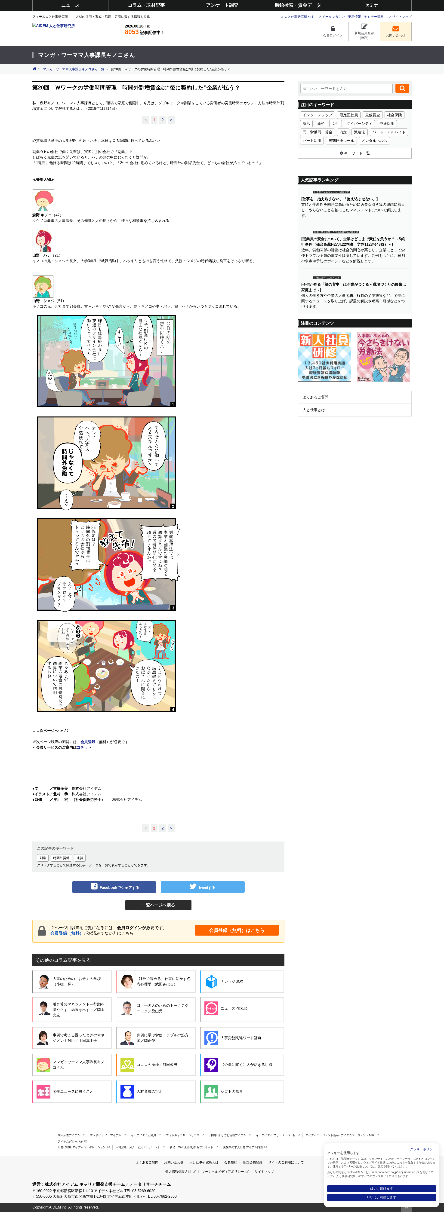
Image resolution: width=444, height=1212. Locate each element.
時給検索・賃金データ (298, 5)
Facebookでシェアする (119, 888)
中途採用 (386, 123)
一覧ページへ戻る (158, 905)
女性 (335, 123)
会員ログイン (332, 35)
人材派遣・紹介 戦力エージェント (138, 1147)
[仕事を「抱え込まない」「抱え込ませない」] (339, 199)
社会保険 (394, 115)
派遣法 (359, 132)
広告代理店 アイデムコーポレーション (82, 1147)
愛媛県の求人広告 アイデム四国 (243, 1147)
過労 (80, 858)
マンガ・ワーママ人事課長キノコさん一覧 (73, 69)
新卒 (321, 123)
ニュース (70, 5)
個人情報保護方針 (178, 1171)
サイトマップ (402, 16)
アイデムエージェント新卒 (322, 1135)
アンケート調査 (222, 5)
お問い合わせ (395, 35)
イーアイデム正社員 (143, 1135)
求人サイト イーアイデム (105, 1135)
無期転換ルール (341, 141)
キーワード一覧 (357, 153)
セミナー (373, 5)
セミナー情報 (374, 16)
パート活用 (312, 141)
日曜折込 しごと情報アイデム (227, 1135)
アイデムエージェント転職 (357, 1135)
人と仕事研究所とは (299, 16)
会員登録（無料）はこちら (237, 930)
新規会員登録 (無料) (364, 35)
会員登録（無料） (67, 933)
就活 (306, 123)
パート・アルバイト (389, 132)
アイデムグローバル (70, 1141)
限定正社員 (348, 115)
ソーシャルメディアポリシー (223, 1171)
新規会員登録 (252, 1162)
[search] (402, 88)
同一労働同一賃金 (317, 132)
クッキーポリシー (423, 1149)
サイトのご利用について (286, 1162)
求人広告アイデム (69, 1135)
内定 (343, 132)
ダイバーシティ (359, 123)
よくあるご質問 (316, 397)
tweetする (207, 888)
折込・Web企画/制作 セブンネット (191, 1147)
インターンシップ (317, 115)
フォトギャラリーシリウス (182, 1135)
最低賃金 (372, 115)
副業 (43, 858)
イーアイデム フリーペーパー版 (276, 1135)
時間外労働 (61, 858)
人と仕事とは (314, 410)
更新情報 (354, 16)
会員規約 (230, 1162)
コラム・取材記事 (146, 5)
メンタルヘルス (374, 141)
